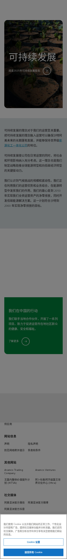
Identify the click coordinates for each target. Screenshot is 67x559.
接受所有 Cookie (33, 552)
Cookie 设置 (33, 542)
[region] (33, 536)
